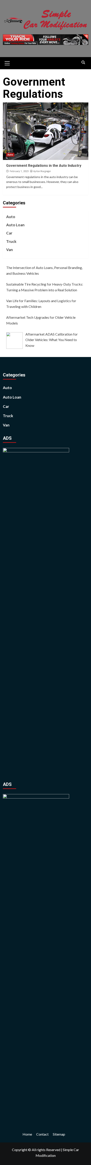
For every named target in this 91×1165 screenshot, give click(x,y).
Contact (42, 1134)
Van (9, 249)
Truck (11, 241)
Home (27, 1134)
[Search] (83, 62)
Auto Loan (15, 225)
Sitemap (59, 1134)
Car (9, 233)
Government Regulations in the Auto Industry (43, 165)
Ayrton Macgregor (42, 171)
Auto (10, 154)
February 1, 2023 (19, 171)
